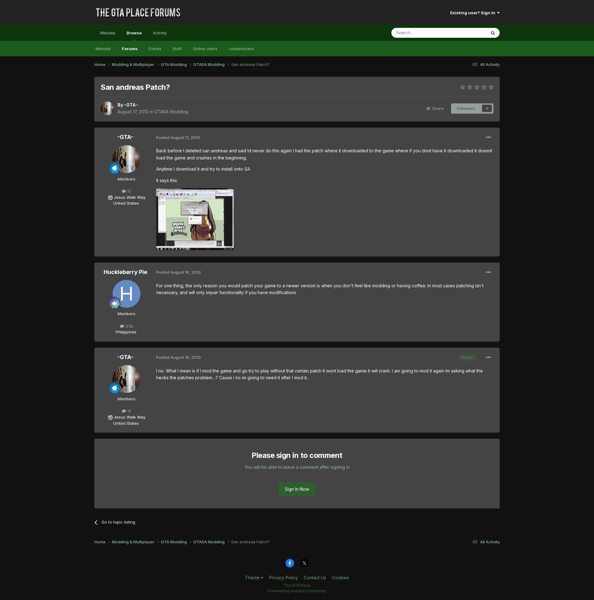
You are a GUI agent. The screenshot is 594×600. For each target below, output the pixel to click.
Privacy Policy (283, 577)
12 (128, 191)
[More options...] (488, 137)
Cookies (340, 577)
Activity (160, 32)
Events (155, 48)
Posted (178, 137)
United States (126, 203)
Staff (177, 48)
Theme (253, 577)
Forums (130, 48)
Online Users (205, 48)
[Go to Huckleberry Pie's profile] (126, 294)
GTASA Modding (171, 111)
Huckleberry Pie (125, 272)
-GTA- (131, 104)
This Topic (468, 32)
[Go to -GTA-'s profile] (107, 108)
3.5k (128, 326)
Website (107, 32)
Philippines (126, 331)
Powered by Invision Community (297, 591)
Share (437, 108)
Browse (134, 32)
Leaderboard (241, 48)
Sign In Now (297, 489)
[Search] (493, 33)
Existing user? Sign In (473, 12)
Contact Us (315, 577)
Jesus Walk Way (129, 197)
